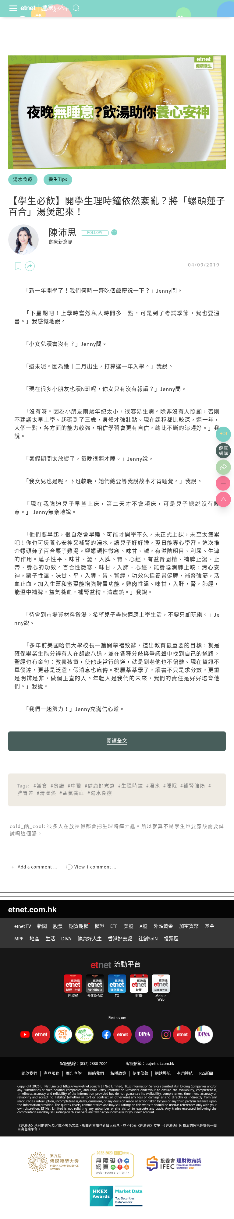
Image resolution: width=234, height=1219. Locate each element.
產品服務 (51, 1074)
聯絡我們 (96, 1074)
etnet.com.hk (32, 909)
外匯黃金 (163, 926)
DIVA (66, 939)
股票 (58, 926)
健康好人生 (89, 939)
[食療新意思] (23, 239)
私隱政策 (118, 1074)
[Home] (28, 7)
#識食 (41, 786)
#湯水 (153, 786)
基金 (209, 926)
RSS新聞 (206, 1074)
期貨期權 (78, 926)
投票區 (171, 939)
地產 (34, 939)
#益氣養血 (71, 793)
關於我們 (29, 1074)
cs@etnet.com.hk (160, 1064)
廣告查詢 (74, 1074)
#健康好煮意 (100, 786)
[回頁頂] (223, 499)
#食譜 (58, 786)
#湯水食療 (99, 793)
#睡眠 (170, 786)
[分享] (30, 266)
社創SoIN (148, 939)
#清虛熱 (46, 793)
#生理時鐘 (130, 786)
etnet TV (22, 926)
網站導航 (163, 1074)
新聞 (42, 926)
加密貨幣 (189, 926)
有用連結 (185, 1074)
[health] (53, 8)
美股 (128, 926)
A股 (143, 926)
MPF (18, 939)
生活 (50, 939)
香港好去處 (120, 939)
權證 (99, 926)
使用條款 (140, 1074)
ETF (114, 926)
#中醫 (75, 786)
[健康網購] (223, 450)
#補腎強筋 (192, 786)
